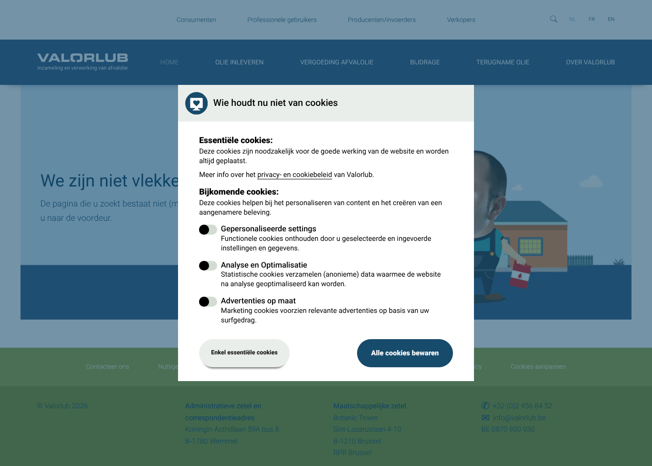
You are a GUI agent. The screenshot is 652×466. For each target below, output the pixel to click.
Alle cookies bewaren (405, 353)
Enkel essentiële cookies (244, 352)
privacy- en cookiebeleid (294, 174)
